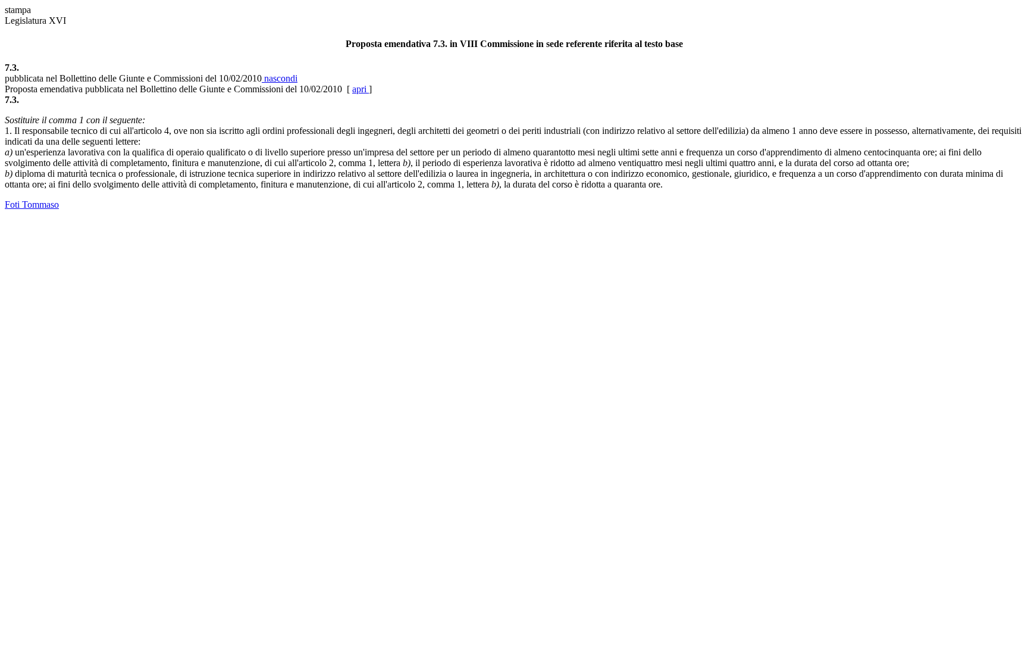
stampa (18, 10)
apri (360, 89)
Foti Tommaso (32, 204)
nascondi (279, 78)
